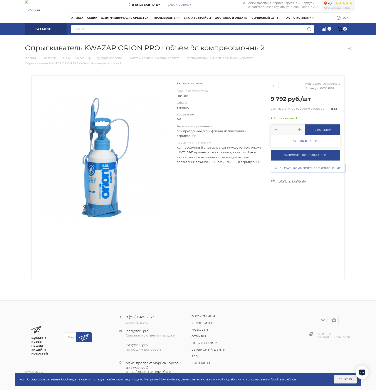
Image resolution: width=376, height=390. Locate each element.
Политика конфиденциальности (333, 336)
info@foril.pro (137, 345)
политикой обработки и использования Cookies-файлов (251, 379)
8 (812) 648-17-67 (146, 5)
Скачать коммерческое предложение (309, 168)
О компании (203, 316)
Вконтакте (322, 320)
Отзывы (198, 336)
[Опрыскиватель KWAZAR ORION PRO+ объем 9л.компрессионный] (102, 158)
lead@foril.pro (137, 331)
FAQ (194, 356)
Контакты (200, 363)
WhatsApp (334, 320)
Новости (199, 329)
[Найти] (309, 29)
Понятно (345, 379)
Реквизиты (201, 323)
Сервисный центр (208, 349)
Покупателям (204, 343)
